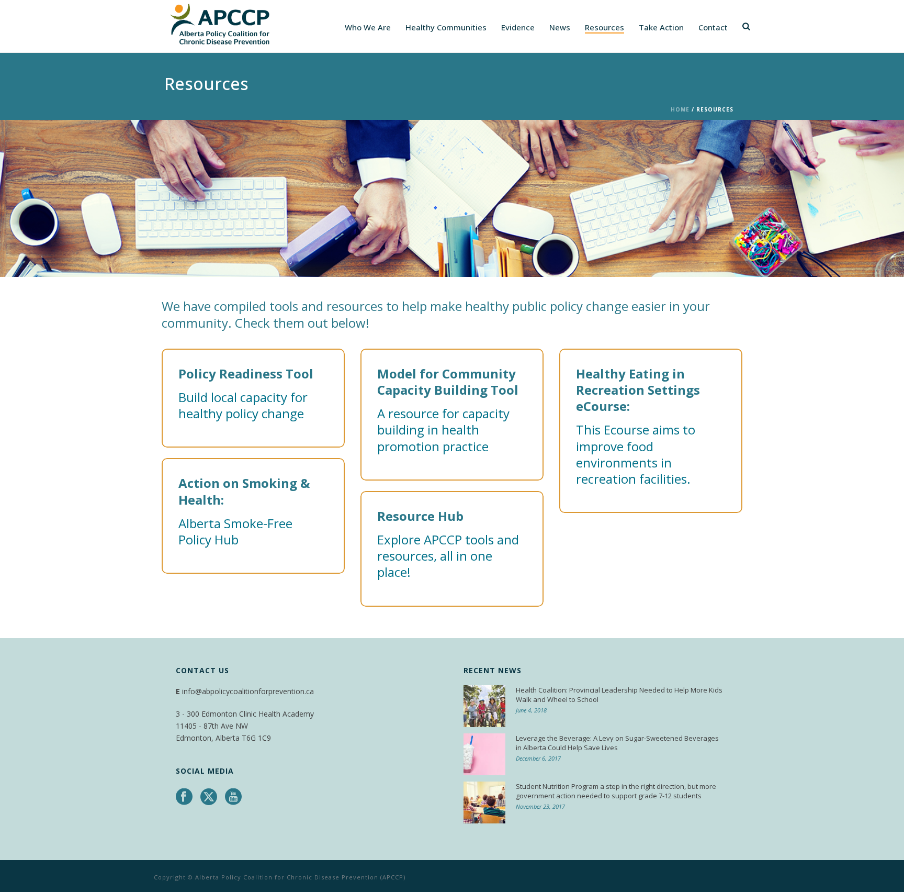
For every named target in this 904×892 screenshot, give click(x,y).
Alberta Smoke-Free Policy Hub (235, 531)
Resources (604, 27)
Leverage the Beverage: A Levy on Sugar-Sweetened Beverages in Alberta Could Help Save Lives (617, 742)
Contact (713, 27)
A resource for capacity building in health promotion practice (443, 429)
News (559, 27)
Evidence (518, 27)
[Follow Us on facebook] (184, 797)
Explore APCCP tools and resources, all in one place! (448, 556)
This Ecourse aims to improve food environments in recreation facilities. (635, 454)
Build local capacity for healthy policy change (243, 405)
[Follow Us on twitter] (208, 797)
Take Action (661, 27)
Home (680, 109)
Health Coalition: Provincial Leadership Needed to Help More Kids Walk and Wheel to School (619, 694)
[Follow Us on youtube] (233, 797)
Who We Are (368, 27)
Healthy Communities (446, 27)
